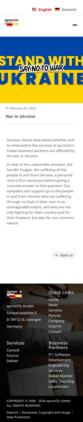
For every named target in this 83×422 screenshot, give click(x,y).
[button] (75, 25)
